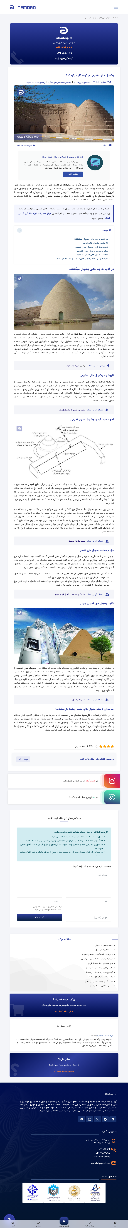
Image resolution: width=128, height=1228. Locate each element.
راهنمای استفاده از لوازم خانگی (59, 82)
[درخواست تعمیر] (9, 1219)
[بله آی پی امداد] (112, 1119)
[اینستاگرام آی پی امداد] (89, 1119)
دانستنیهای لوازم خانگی (82, 82)
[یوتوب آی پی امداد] (81, 1119)
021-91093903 (64, 58)
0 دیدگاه (106, 145)
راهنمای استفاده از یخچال (35, 82)
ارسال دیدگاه (23, 759)
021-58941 (64, 53)
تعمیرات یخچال (78, 699)
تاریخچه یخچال (72, 365)
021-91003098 (103, 1153)
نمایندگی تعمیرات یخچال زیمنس (71, 410)
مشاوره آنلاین (73, 174)
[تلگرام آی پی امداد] (105, 1119)
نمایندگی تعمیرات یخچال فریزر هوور (70, 594)
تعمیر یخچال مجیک (76, 541)
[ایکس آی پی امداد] (97, 1119)
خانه (116, 17)
